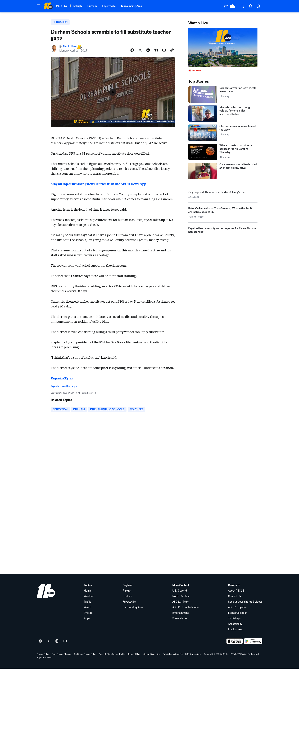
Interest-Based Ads (151, 654)
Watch (87, 607)
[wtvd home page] (46, 591)
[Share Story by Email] (164, 50)
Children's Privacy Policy (85, 654)
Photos (88, 612)
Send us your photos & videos (245, 601)
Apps (87, 618)
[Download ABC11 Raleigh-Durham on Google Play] (253, 641)
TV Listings (234, 618)
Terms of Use (134, 654)
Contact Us (234, 596)
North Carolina (181, 596)
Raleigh (77, 6)
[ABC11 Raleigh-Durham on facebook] (40, 641)
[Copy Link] (172, 50)
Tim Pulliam (69, 46)
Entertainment (180, 612)
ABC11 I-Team (180, 601)
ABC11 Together (237, 607)
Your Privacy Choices (61, 654)
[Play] (222, 47)
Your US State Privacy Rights (112, 654)
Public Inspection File (173, 654)
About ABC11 (236, 590)
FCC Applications (193, 654)
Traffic (87, 601)
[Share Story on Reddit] (148, 50)
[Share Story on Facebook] (132, 50)
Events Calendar (237, 612)
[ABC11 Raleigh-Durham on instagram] (56, 641)
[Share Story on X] (140, 50)
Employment (235, 629)
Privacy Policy (43, 654)
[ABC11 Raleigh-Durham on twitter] (48, 641)
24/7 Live (62, 6)
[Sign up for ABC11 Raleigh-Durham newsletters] (65, 641)
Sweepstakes (179, 618)
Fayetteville (109, 6)
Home (87, 590)
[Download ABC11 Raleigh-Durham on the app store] (234, 641)
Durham (92, 6)
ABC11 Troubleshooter (185, 607)
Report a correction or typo (64, 386)
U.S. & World (179, 590)
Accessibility (235, 624)
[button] (38, 5)
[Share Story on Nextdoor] (156, 50)
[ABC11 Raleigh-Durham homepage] (48, 6)
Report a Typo (62, 378)
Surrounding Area (131, 6)
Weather (89, 596)
